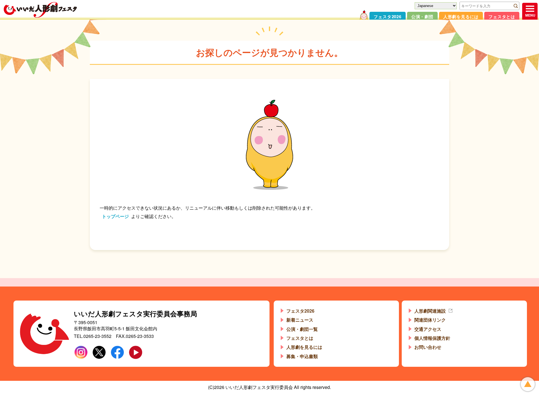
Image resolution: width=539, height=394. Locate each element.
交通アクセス (427, 329)
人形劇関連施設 (430, 311)
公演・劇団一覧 (302, 329)
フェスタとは (501, 16)
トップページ (115, 216)
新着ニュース (299, 320)
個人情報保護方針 (432, 338)
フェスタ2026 (387, 16)
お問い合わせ (427, 347)
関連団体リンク (430, 320)
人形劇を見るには (461, 16)
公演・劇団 (422, 16)
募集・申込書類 (302, 356)
